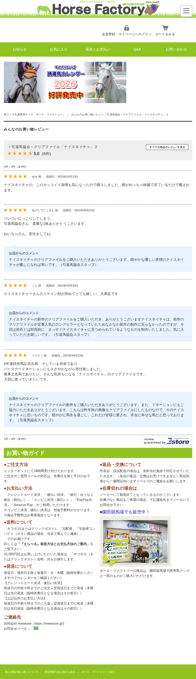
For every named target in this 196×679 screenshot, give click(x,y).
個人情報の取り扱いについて (21, 672)
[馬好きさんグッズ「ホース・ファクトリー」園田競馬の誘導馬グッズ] (98, 16)
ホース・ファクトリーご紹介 (98, 672)
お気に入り (59, 49)
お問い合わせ (176, 49)
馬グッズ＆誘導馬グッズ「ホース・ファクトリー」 (34, 114)
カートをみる (165, 34)
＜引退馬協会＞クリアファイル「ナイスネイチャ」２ (53, 147)
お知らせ (20, 49)
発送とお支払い (98, 49)
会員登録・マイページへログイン (127, 34)
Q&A (137, 49)
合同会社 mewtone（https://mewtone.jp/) (34, 623)
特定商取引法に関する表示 (60, 672)
